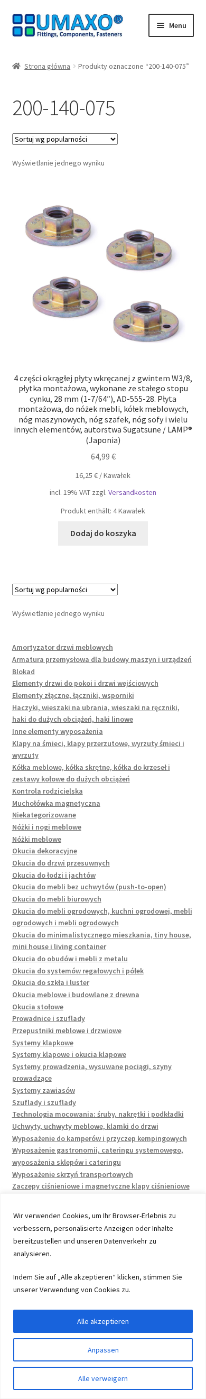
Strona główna (47, 66)
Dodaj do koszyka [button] (103, 533)
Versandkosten (132, 492)
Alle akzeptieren (103, 1321)
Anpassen (103, 1350)
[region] (103, 1296)
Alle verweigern (103, 1378)
